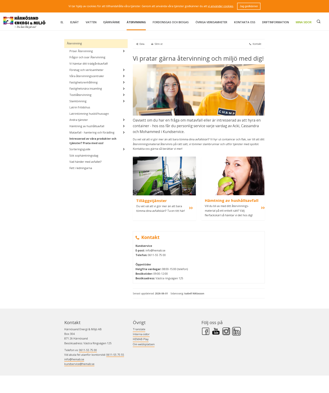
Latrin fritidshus (79, 107)
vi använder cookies (220, 6)
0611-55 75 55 (115, 355)
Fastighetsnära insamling (85, 88)
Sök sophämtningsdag (83, 155)
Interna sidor (141, 334)
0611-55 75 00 (88, 350)
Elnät (74, 22)
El (62, 22)
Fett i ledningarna (80, 168)
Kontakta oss (244, 22)
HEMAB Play (141, 339)
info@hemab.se (74, 359)
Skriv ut (159, 43)
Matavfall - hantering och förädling (91, 132)
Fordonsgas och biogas (171, 22)
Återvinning (136, 22)
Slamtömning (78, 101)
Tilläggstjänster (151, 200)
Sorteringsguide (79, 149)
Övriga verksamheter (211, 22)
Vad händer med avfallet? (85, 162)
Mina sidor (304, 22)
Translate (139, 329)
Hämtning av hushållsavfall (86, 126)
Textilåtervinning (80, 95)
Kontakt (257, 43)
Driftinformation (275, 22)
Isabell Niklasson (194, 293)
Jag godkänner (249, 6)
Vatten (91, 22)
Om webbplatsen (144, 344)
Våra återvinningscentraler (86, 76)
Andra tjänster (78, 120)
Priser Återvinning (81, 51)
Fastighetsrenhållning (83, 82)
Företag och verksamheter (86, 70)
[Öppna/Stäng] (124, 51)
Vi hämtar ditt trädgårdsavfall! (88, 63)
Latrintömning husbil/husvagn (89, 114)
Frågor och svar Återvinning (87, 57)
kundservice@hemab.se (79, 364)
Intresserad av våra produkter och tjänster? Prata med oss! (92, 141)
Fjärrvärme (111, 22)
